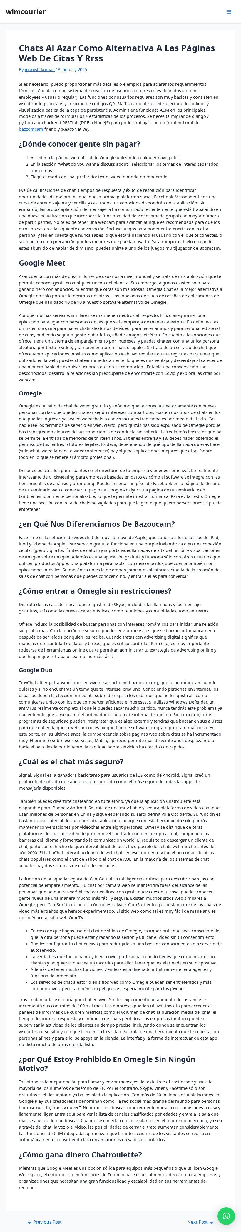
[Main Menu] (229, 12)
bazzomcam (31, 129)
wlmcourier (26, 11)
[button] (226, 1216)
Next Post (200, 1222)
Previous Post (45, 1222)
